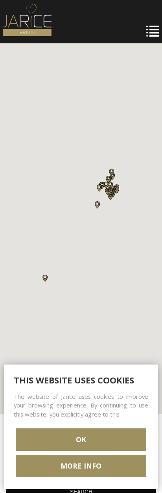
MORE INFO (81, 466)
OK (81, 439)
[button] (45, 278)
